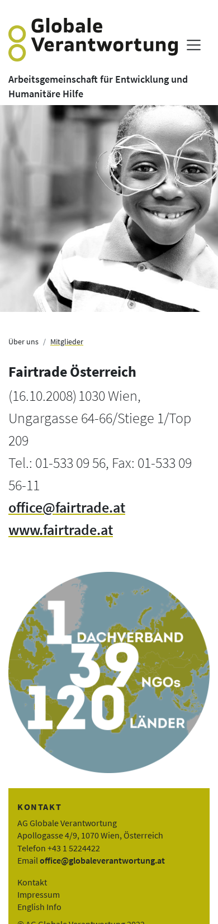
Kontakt (32, 882)
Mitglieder (66, 342)
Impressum (38, 894)
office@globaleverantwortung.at (102, 860)
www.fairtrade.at (60, 530)
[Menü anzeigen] (194, 45)
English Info (39, 906)
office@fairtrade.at (66, 508)
